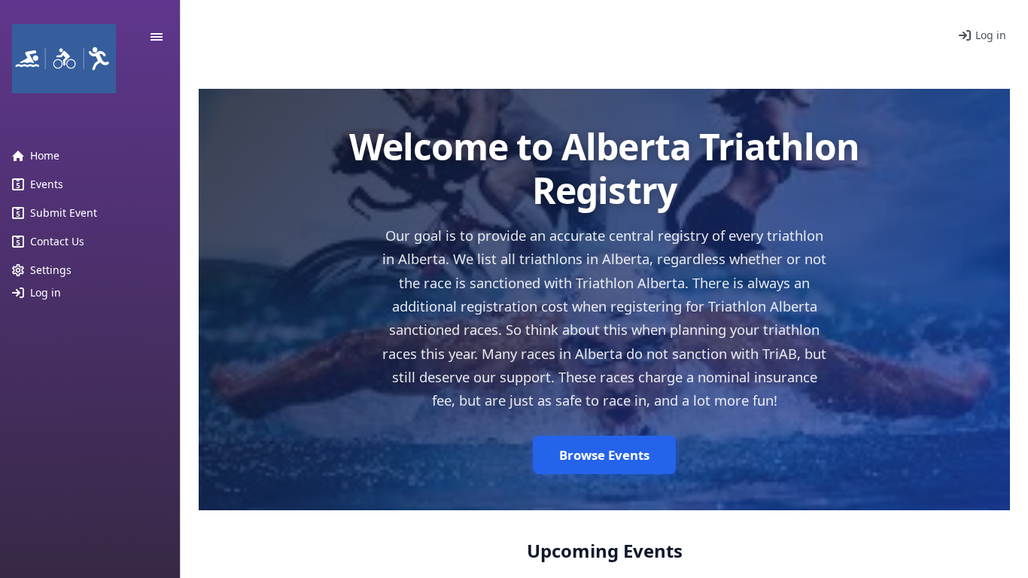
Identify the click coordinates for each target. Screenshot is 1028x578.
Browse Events (604, 455)
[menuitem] (90, 155)
